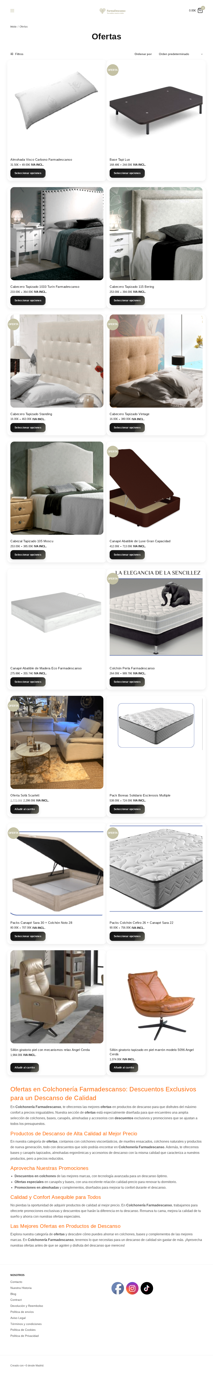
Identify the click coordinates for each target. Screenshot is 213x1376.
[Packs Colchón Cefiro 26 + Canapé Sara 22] (156, 869)
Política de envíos (22, 1311)
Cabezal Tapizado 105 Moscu (31, 541)
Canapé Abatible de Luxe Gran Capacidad (140, 541)
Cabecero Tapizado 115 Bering (132, 286)
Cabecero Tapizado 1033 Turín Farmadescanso (44, 286)
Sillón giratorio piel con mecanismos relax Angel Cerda (50, 1050)
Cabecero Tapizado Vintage (130, 414)
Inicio (13, 26)
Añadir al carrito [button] (25, 809)
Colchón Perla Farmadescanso (132, 668)
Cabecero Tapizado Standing (31, 414)
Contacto (16, 1281)
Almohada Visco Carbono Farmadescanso (41, 159)
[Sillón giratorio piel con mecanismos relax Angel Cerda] (56, 996)
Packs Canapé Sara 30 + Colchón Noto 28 (41, 922)
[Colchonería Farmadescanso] (112, 10)
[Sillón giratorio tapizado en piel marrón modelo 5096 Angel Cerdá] (156, 996)
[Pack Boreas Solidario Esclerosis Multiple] (156, 742)
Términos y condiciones (26, 1323)
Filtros (18, 54)
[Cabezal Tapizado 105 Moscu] (56, 488)
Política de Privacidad (24, 1335)
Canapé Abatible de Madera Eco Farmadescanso (46, 668)
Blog (13, 1293)
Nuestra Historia (21, 1287)
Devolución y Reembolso (26, 1305)
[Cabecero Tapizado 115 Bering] (156, 233)
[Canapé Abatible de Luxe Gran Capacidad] (156, 488)
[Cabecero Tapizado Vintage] (156, 361)
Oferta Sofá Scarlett (24, 795)
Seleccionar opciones (28, 173)
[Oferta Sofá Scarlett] (56, 742)
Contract (16, 1299)
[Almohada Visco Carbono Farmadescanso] (56, 106)
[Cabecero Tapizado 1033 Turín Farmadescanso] (56, 233)
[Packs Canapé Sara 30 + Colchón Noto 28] (56, 869)
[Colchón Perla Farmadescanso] (156, 615)
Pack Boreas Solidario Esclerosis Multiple (140, 795)
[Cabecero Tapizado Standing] (56, 361)
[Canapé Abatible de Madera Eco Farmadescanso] (56, 615)
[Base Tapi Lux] (156, 106)
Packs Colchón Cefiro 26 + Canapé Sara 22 (141, 922)
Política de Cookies (23, 1329)
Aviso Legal (18, 1317)
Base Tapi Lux (120, 159)
